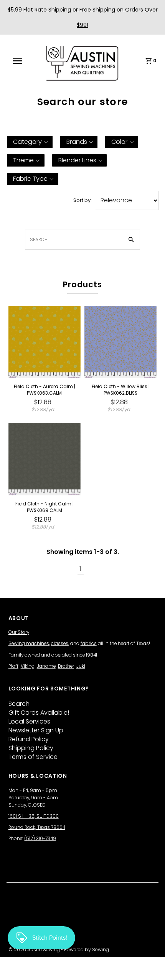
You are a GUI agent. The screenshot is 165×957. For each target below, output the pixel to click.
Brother (66, 666)
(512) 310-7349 (40, 838)
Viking (28, 666)
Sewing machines (28, 643)
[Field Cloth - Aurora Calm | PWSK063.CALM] (44, 342)
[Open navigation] (22, 60)
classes (59, 643)
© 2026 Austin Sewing (34, 949)
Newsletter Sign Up (35, 730)
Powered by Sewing (86, 949)
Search (19, 703)
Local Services (29, 721)
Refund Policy (28, 739)
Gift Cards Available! (38, 712)
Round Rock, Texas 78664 (36, 827)
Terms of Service (33, 756)
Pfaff (13, 666)
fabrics (89, 643)
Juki (80, 666)
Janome (46, 666)
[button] (29, 142)
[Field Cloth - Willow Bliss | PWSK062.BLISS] (120, 342)
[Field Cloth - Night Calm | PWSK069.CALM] (44, 459)
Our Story (18, 632)
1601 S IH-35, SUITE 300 (33, 816)
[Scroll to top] (149, 941)
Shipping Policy (30, 748)
